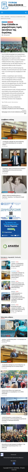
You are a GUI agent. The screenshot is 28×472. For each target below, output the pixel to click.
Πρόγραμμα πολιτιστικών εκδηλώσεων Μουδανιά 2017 (14, 112)
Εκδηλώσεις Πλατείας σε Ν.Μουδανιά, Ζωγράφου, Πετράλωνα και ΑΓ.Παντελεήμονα (13, 107)
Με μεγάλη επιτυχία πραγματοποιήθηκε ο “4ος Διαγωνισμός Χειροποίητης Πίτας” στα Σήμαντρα (13, 446)
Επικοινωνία (13, 454)
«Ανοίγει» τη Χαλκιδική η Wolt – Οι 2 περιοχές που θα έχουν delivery (17, 265)
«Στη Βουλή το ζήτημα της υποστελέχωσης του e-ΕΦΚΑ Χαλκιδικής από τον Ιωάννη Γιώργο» (13, 143)
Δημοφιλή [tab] (11, 257)
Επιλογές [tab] (18, 257)
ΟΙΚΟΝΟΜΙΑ (10, 22)
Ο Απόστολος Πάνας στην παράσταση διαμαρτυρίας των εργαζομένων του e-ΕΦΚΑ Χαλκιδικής (13, 392)
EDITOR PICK (4, 22)
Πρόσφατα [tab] (4, 257)
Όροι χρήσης (13, 460)
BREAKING (13, 281)
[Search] (26, 12)
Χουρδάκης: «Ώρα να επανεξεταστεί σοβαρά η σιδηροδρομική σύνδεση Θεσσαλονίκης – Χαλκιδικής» (13, 170)
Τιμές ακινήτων (15, 102)
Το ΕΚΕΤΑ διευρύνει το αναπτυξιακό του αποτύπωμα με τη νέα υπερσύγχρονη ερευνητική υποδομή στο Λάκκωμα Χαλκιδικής (14, 419)
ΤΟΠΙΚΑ (9, 138)
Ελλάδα (5, 102)
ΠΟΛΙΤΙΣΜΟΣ (10, 191)
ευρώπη (9, 102)
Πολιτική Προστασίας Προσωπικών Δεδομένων (13, 457)
